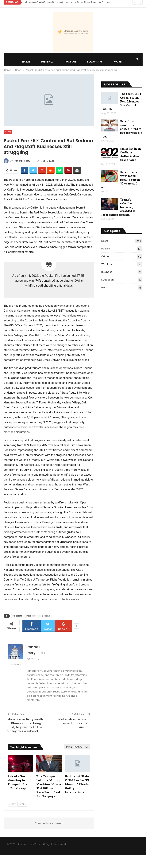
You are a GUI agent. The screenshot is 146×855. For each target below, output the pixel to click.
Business (106, 272)
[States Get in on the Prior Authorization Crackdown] (109, 153)
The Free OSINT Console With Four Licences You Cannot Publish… (121, 101)
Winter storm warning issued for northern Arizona (74, 723)
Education (107, 279)
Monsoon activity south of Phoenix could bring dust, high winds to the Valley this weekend (25, 725)
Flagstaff (94, 61)
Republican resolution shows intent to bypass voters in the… (121, 129)
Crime (105, 256)
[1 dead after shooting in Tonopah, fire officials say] (20, 763)
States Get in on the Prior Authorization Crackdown (130, 154)
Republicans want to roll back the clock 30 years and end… (120, 179)
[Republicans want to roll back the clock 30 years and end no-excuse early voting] (109, 176)
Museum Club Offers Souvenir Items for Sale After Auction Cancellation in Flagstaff (80, 2)
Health (105, 287)
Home (26, 61)
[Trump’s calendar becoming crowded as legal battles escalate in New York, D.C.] (109, 204)
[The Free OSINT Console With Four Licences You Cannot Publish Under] (109, 98)
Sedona (46, 615)
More (117, 61)
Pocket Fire (32, 615)
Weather (106, 264)
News (8, 132)
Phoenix (47, 61)
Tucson (70, 61)
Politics (105, 248)
